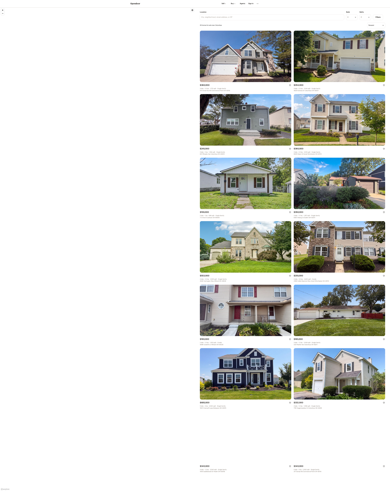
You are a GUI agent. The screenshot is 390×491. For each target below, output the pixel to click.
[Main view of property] (245, 56)
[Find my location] (192, 10)
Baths (362, 12)
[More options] (258, 4)
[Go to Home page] (135, 4)
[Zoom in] (2, 10)
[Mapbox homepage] (5, 489)
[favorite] (290, 85)
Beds (348, 12)
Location (203, 12)
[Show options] (355, 17)
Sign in (251, 3)
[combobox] (352, 17)
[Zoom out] (2, 13)
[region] (97, 249)
